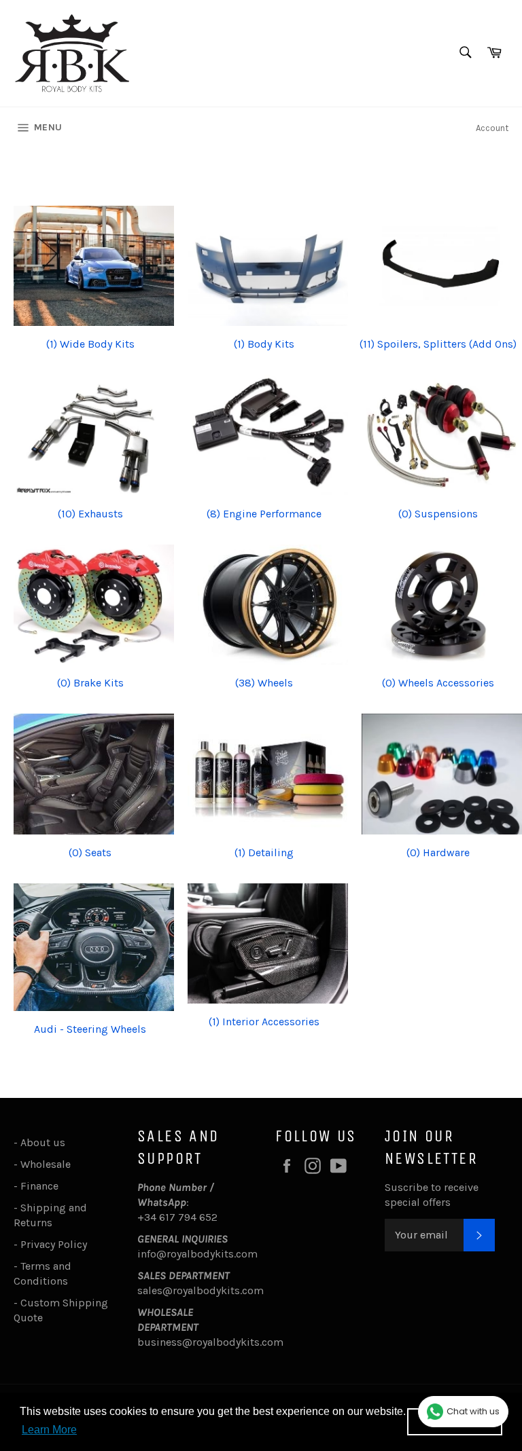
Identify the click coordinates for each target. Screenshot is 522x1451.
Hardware (438, 852)
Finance (39, 1185)
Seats (90, 852)
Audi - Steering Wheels (90, 1029)
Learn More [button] (49, 1429)
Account (492, 128)
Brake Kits (90, 682)
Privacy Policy (53, 1244)
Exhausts (90, 513)
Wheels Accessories (438, 682)
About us (42, 1142)
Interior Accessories (264, 1021)
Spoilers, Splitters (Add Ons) (438, 343)
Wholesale (48, 1164)
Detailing (264, 852)
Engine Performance (264, 513)
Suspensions (438, 513)
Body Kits (264, 343)
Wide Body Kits (90, 343)
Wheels (264, 682)
